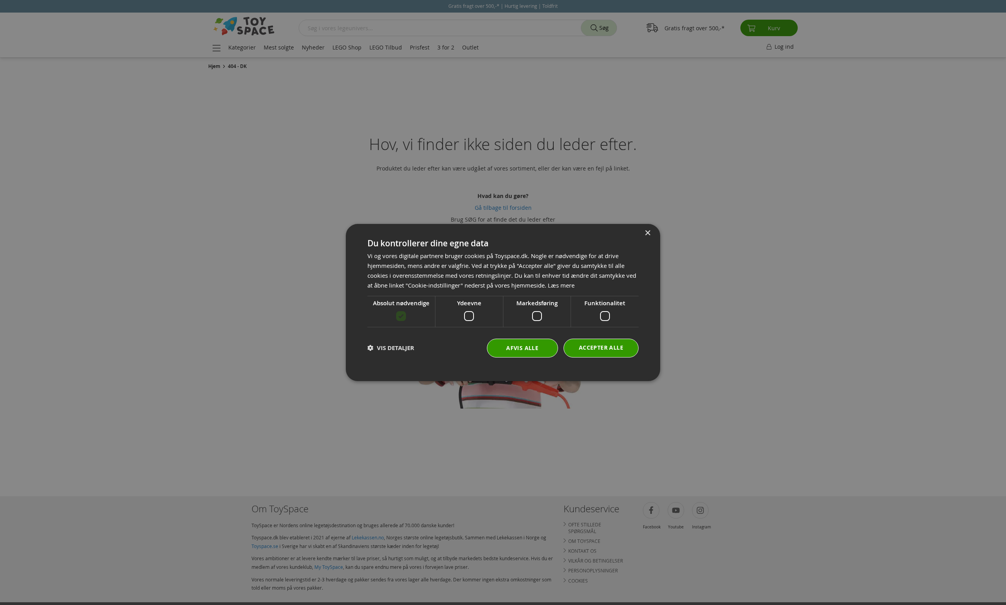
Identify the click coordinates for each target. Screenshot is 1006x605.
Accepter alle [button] (601, 347)
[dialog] (503, 302)
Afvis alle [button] (522, 348)
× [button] (647, 233)
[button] (390, 347)
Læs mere (561, 285)
